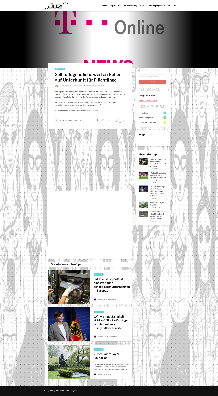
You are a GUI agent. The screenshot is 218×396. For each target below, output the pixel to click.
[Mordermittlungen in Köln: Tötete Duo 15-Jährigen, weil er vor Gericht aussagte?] (143, 214)
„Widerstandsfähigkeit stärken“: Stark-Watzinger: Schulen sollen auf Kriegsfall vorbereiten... (111, 322)
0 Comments (90, 86)
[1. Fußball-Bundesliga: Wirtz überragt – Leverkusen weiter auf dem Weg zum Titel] (143, 175)
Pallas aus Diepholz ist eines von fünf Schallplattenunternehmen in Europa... (112, 284)
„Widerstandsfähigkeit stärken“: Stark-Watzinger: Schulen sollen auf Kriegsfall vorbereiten (158, 191)
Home (104, 6)
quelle (95, 111)
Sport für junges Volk (156, 6)
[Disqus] (90, 160)
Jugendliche (115, 6)
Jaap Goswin (101, 299)
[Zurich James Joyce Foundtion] (69, 362)
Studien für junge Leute (134, 6)
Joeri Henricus (101, 336)
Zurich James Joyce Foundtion (107, 356)
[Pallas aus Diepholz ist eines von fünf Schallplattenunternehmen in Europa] (69, 287)
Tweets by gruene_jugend (148, 100)
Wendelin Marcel (63, 86)
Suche (152, 82)
